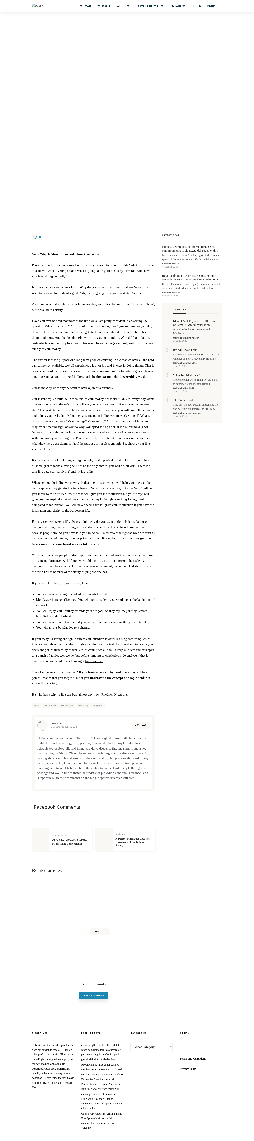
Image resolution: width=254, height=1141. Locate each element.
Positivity (83, 705)
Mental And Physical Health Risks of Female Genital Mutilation (194, 322)
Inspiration (50, 705)
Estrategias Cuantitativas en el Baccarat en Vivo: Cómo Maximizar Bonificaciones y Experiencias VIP (101, 1084)
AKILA (120, 913)
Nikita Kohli (56, 723)
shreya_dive (190, 363)
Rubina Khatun (191, 337)
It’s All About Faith (185, 349)
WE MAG (85, 6)
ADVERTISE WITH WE (151, 6)
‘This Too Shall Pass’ (186, 375)
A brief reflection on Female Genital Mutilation (192, 331)
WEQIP (176, 263)
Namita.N (189, 388)
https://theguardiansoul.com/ (116, 778)
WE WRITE (104, 6)
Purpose (97, 705)
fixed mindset (94, 661)
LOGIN (197, 6)
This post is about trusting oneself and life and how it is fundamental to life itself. (195, 406)
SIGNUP (210, 6)
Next (98, 931)
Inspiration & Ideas (68, 884)
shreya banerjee (192, 413)
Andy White (62, 913)
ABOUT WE (124, 6)
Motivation (67, 705)
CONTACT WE (177, 6)
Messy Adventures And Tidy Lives (69, 893)
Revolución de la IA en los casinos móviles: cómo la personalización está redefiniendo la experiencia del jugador (190, 277)
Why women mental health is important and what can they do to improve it (122, 905)
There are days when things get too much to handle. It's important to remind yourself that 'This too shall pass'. (195, 382)
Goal (36, 705)
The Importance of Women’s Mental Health (131, 893)
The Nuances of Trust (186, 400)
